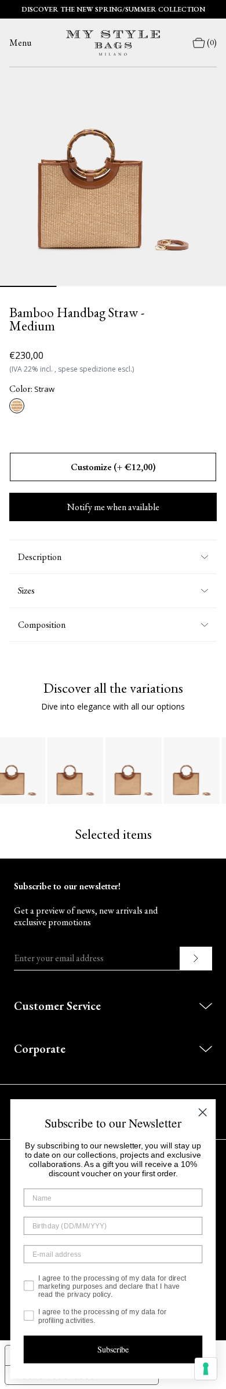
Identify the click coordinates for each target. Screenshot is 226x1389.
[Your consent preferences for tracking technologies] (206, 1369)
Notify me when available (113, 507)
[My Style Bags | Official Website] (113, 43)
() (212, 43)
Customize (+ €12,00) (113, 467)
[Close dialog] (203, 1112)
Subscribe (113, 1349)
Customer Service (57, 1005)
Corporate (39, 1048)
